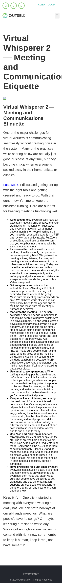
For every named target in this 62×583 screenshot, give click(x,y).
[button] (57, 16)
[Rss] (21, 5)
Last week (10, 185)
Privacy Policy (31, 573)
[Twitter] (13, 5)
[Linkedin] (5, 5)
